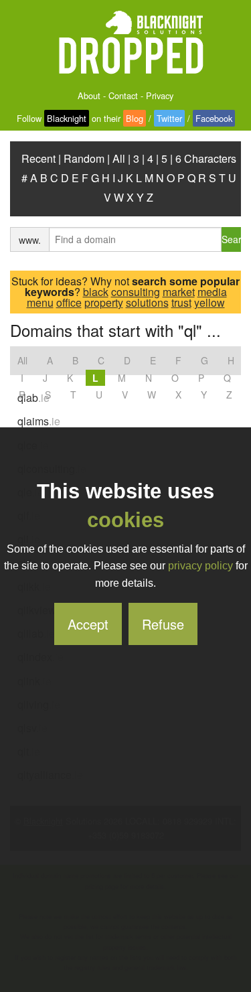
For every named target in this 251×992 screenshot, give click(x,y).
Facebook (213, 118)
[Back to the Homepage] (125, 43)
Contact (123, 95)
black (95, 291)
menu (40, 302)
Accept (88, 624)
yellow (209, 302)
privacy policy (200, 565)
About (89, 95)
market (179, 291)
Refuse (163, 624)
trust (181, 302)
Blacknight (66, 118)
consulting (135, 291)
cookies (125, 520)
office (69, 302)
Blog (134, 118)
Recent (38, 158)
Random (84, 158)
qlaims (38, 421)
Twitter (169, 118)
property (103, 302)
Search (231, 239)
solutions (147, 302)
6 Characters (205, 158)
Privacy (159, 95)
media (212, 291)
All (118, 158)
